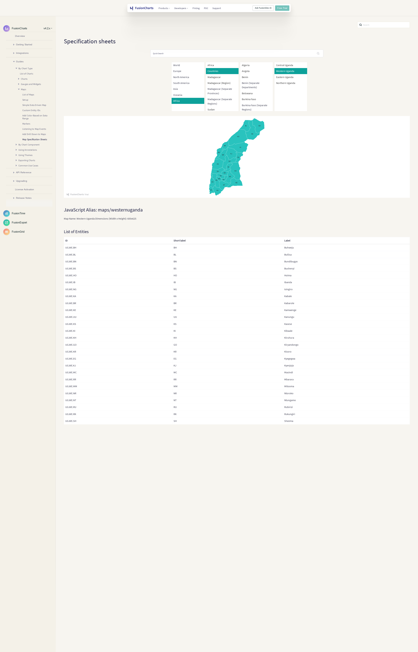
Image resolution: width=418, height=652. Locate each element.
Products (163, 8)
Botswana (247, 93)
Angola (245, 71)
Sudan (211, 109)
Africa (211, 65)
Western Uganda (285, 71)
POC (206, 8)
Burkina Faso (249, 99)
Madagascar (214, 77)
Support (216, 8)
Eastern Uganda (284, 77)
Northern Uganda (285, 83)
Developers (180, 8)
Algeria (245, 65)
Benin (245, 77)
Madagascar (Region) (219, 83)
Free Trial (282, 8)
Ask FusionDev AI (263, 7)
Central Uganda (284, 65)
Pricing (196, 8)
